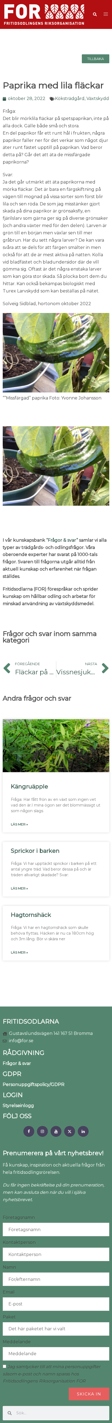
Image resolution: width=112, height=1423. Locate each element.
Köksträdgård (70, 98)
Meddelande (17, 1341)
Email (9, 1292)
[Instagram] (42, 1131)
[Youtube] (56, 1131)
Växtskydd (97, 98)
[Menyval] (28, 1131)
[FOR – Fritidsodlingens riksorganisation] (44, 14)
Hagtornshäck (31, 914)
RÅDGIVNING (23, 1053)
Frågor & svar (17, 1063)
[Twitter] (69, 1131)
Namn (9, 1267)
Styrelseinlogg (18, 1105)
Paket (9, 1316)
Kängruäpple (29, 786)
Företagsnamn (19, 1217)
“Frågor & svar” (62, 540)
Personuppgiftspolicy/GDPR (33, 1084)
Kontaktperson (19, 1242)
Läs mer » (19, 824)
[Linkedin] (83, 1131)
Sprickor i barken (35, 850)
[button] (94, 14)
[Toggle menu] (106, 14)
